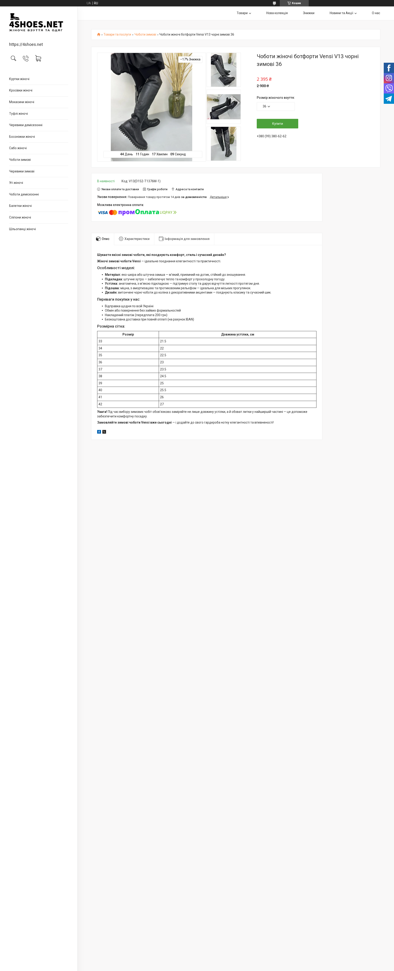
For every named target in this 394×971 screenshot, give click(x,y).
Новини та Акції (341, 13)
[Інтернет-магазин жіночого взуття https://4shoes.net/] (38, 24)
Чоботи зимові (20, 159)
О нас (376, 13)
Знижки (308, 13)
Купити (277, 123)
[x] (104, 432)
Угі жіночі (16, 183)
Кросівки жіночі (20, 90)
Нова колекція (277, 13)
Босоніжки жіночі (22, 136)
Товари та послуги (117, 34)
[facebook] (99, 432)
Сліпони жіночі (20, 217)
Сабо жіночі (18, 148)
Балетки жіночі (20, 206)
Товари (242, 13)
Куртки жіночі (19, 79)
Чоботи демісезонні (24, 194)
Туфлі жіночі (18, 113)
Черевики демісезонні (25, 125)
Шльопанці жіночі (22, 229)
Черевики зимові (21, 171)
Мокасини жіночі (21, 102)
